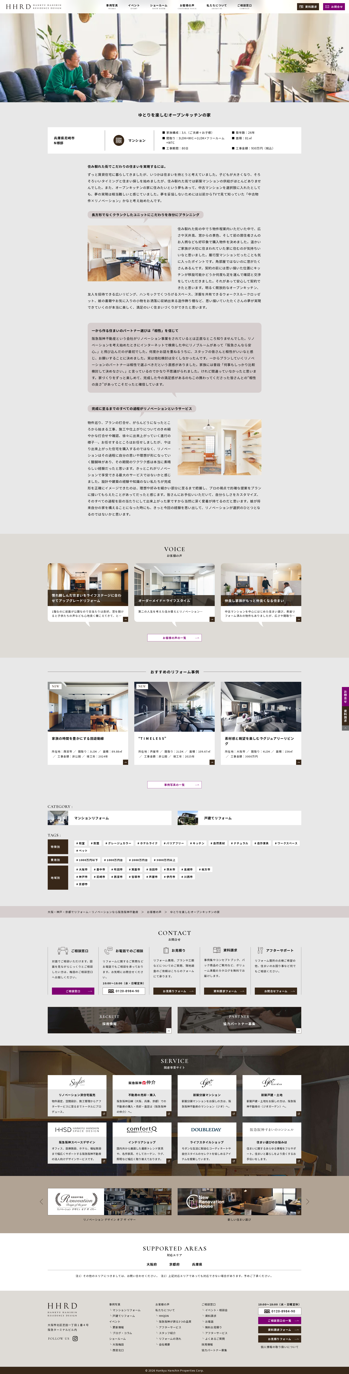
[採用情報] (110, 1020)
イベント (115, 1321)
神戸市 (83, 877)
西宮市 (118, 877)
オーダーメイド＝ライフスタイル (164, 600)
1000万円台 (115, 860)
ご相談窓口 (73, 991)
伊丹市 (171, 877)
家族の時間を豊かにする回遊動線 (78, 738)
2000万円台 (140, 860)
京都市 (83, 884)
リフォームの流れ (170, 1339)
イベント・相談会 (216, 1310)
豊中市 (101, 869)
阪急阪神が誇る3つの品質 (175, 1321)
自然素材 (219, 843)
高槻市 (188, 869)
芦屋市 (153, 877)
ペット (83, 850)
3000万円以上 (166, 860)
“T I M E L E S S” (152, 738)
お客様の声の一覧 (174, 638)
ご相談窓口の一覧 (279, 1320)
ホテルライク (149, 843)
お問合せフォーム (276, 991)
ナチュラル (241, 843)
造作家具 (263, 843)
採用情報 (207, 1344)
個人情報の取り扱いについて (280, 1347)
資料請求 (311, 7)
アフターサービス (170, 1327)
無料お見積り (213, 1327)
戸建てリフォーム (124, 1316)
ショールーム (117, 1339)
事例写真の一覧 (174, 785)
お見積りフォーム (174, 991)
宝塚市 (136, 877)
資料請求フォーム (225, 991)
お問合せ (337, 7)
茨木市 (171, 869)
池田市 (153, 869)
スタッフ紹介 (167, 1333)
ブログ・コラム (122, 1333)
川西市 (188, 877)
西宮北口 (118, 1350)
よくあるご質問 (215, 1339)
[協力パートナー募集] (239, 1020)
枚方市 (206, 869)
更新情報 (118, 1327)
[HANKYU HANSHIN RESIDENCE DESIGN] (33, 6)
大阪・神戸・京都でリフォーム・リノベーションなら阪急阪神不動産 (93, 912)
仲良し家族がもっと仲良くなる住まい (254, 600)
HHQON (164, 1316)
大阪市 (83, 869)
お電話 (209, 1321)
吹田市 (118, 869)
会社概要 (164, 1344)
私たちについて (165, 1310)
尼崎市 (101, 877)
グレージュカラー (119, 843)
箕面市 (136, 869)
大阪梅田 (118, 1344)
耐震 (96, 843)
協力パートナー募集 (214, 1350)
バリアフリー (175, 843)
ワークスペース (288, 843)
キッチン (198, 843)
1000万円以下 (88, 860)
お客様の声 (154, 912)
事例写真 (115, 1304)
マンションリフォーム (127, 1310)
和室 (82, 843)
